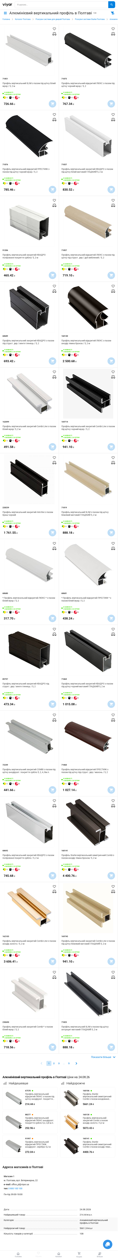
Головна (6, 19)
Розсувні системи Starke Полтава (90, 19)
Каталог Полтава (23, 19)
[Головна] (7, 5)
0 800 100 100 (15, 1188)
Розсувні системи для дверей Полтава (53, 19)
